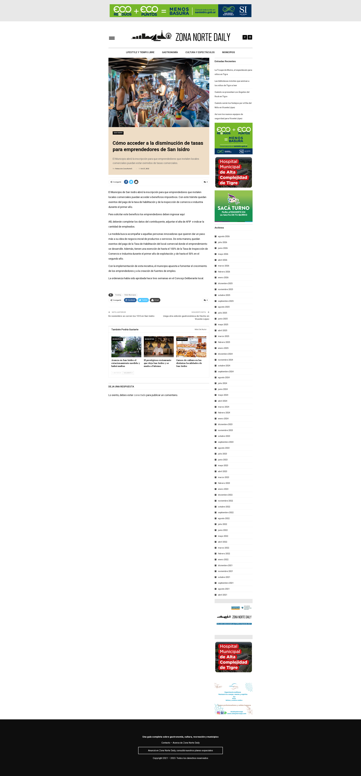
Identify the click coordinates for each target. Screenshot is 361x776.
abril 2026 (222, 260)
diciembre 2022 (225, 495)
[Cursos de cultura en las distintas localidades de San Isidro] (191, 346)
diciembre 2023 (225, 424)
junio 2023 (223, 460)
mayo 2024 (223, 395)
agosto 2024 (224, 377)
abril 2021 (222, 595)
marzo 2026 (223, 266)
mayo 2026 (223, 254)
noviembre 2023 (225, 430)
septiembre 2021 (226, 583)
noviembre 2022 (225, 501)
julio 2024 (222, 383)
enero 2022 (223, 559)
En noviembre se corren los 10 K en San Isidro (131, 316)
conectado (140, 395)
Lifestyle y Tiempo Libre (140, 52)
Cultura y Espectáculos (200, 52)
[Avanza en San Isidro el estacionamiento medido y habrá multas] (126, 346)
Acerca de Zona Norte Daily (186, 742)
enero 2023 (223, 489)
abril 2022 (222, 542)
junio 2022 (223, 530)
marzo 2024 (223, 407)
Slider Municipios (130, 295)
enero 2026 (223, 277)
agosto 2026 (224, 236)
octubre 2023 (224, 436)
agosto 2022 (224, 518)
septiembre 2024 (226, 371)
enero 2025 (223, 348)
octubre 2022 (224, 507)
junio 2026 (223, 248)
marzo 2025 (223, 336)
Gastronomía (170, 52)
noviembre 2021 (225, 571)
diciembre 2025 (225, 283)
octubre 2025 (224, 295)
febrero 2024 (224, 413)
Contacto (165, 742)
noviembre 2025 (225, 289)
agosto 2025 (224, 307)
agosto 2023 (224, 448)
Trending (118, 295)
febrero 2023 (224, 483)
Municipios (228, 52)
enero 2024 (223, 418)
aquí (182, 214)
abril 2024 (222, 401)
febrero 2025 (224, 342)
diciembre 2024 (225, 354)
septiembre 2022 (226, 512)
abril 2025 (222, 330)
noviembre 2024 (225, 360)
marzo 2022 (223, 548)
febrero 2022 (224, 553)
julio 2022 (222, 524)
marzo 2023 (223, 477)
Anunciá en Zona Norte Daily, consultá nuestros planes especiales (180, 750)
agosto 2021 (224, 589)
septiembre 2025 (226, 301)
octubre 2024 (224, 365)
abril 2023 (222, 471)
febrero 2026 (224, 272)
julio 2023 (222, 454)
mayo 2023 (223, 465)
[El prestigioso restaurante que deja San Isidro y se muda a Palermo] (159, 346)
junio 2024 (223, 389)
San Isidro (118, 133)
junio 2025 (223, 319)
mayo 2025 (223, 324)
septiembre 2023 (226, 442)
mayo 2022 (223, 536)
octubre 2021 (224, 577)
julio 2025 (222, 313)
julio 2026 (222, 242)
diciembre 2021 (225, 565)
